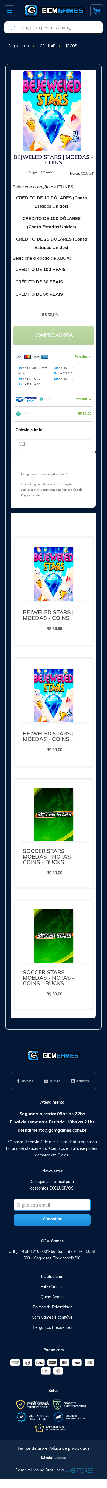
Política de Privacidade (52, 1307)
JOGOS (71, 46)
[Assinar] (52, 1220)
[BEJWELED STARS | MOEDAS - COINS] (53, 591)
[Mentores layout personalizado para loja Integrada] (78, 1470)
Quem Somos (52, 1297)
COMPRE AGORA (53, 335)
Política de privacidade (69, 1449)
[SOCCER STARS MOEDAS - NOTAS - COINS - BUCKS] (53, 833)
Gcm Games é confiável (52, 1318)
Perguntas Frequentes (52, 1328)
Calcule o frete (29, 430)
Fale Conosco (52, 1287)
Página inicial (19, 46)
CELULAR (48, 46)
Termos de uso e (33, 1449)
